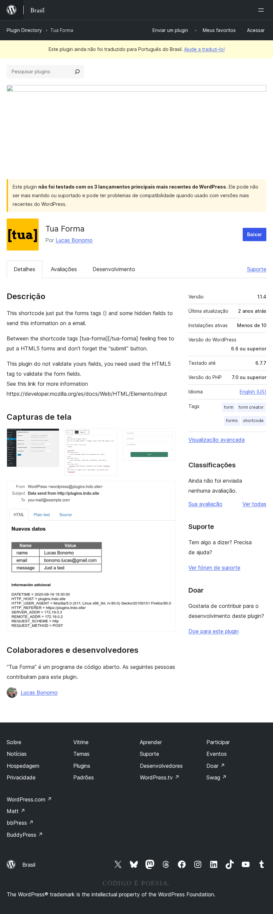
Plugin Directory (24, 30)
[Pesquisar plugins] (77, 71)
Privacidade (21, 777)
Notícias (17, 753)
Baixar (254, 234)
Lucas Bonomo (74, 240)
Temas (81, 753)
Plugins (81, 765)
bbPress (20, 822)
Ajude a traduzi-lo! (204, 49)
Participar (218, 742)
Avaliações (64, 269)
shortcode (253, 420)
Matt (16, 811)
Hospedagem (23, 765)
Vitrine (81, 742)
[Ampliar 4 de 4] (166, 490)
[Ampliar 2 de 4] (108, 437)
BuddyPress (25, 834)
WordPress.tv (159, 777)
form (228, 407)
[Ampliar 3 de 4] (166, 437)
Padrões (83, 777)
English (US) (253, 391)
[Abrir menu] (262, 10)
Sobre (14, 742)
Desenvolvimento (114, 269)
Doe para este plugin (213, 631)
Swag (216, 777)
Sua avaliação (205, 504)
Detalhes (24, 269)
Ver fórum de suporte (214, 567)
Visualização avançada (216, 439)
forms (232, 420)
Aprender (151, 742)
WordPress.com (29, 799)
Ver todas (254, 504)
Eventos (216, 753)
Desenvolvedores (161, 765)
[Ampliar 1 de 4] (50, 437)
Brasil (28, 864)
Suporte (256, 269)
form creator (251, 407)
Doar (215, 765)
